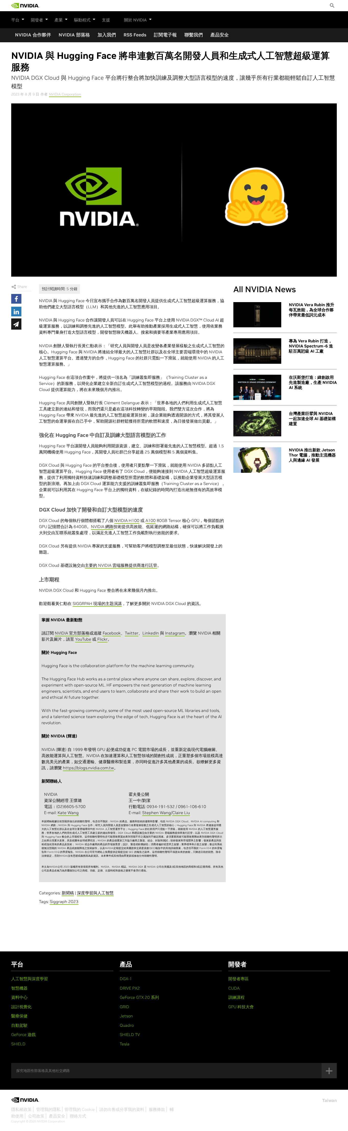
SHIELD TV (130, 1034)
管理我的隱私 (48, 1109)
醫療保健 (19, 1015)
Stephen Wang (156, 812)
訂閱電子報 (165, 35)
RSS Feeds (135, 35)
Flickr (102, 639)
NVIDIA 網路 (102, 526)
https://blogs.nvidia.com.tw (88, 767)
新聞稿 (68, 892)
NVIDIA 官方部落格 (72, 633)
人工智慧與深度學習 (29, 978)
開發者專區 (238, 978)
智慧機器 (19, 988)
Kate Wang (68, 812)
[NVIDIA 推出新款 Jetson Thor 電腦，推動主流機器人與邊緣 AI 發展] (257, 460)
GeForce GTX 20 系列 (139, 997)
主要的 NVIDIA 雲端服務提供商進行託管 (121, 565)
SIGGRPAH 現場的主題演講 (97, 603)
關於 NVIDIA (135, 19)
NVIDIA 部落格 (74, 35)
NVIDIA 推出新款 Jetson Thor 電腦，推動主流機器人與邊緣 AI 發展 (312, 455)
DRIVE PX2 (130, 988)
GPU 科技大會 (241, 1006)
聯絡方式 (78, 1116)
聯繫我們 (193, 35)
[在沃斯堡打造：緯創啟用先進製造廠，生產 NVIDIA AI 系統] (257, 387)
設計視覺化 (21, 1006)
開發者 (37, 19)
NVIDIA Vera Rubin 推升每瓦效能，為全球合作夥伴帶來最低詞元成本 (311, 309)
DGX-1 (126, 978)
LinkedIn (150, 633)
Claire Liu (181, 812)
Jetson (126, 1015)
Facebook (112, 633)
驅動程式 (82, 19)
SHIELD (18, 1043)
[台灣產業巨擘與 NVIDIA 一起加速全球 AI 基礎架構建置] (257, 423)
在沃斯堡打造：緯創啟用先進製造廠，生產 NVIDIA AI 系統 (313, 382)
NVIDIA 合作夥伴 (33, 35)
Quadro (127, 1025)
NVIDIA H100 (126, 520)
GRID (124, 1006)
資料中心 (19, 997)
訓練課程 (236, 997)
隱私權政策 (21, 1109)
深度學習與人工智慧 (95, 892)
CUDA (233, 988)
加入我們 (107, 35)
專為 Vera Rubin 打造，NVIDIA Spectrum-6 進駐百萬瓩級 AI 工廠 (311, 346)
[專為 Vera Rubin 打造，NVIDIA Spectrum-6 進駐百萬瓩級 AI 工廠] (257, 351)
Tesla (124, 1043)
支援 (106, 19)
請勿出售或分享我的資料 (121, 1109)
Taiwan (329, 1100)
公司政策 (36, 1116)
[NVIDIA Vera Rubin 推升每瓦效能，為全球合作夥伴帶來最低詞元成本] (257, 315)
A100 (150, 520)
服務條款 (157, 1109)
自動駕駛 (19, 1025)
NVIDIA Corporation (65, 94)
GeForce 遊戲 (23, 1034)
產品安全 (219, 35)
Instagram (175, 633)
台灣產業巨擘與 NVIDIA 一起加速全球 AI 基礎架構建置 (312, 418)
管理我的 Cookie (79, 1109)
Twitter (131, 633)
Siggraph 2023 (64, 901)
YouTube (83, 639)
